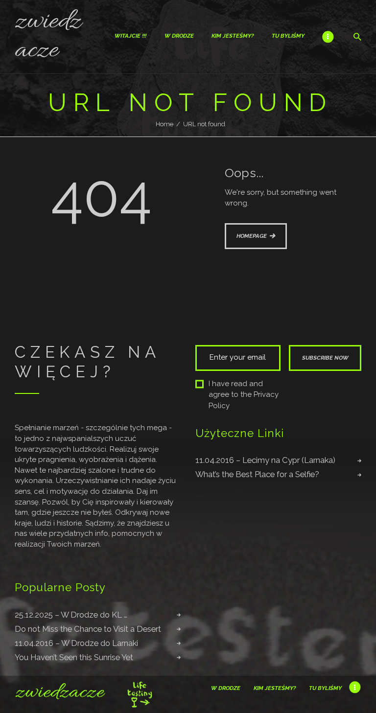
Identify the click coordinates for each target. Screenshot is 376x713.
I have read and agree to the (244, 394)
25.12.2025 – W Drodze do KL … (71, 615)
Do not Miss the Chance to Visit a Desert (88, 629)
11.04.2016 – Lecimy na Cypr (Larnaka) (265, 460)
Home (164, 124)
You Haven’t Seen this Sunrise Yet (74, 657)
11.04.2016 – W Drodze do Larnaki (76, 643)
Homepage (251, 235)
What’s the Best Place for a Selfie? (257, 474)
